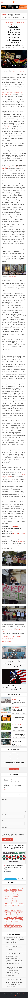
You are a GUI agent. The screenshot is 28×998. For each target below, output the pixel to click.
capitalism (14, 889)
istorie (14, 903)
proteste (7, 912)
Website (4, 827)
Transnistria (8, 924)
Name (4, 814)
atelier (7, 889)
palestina (7, 908)
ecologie (16, 894)
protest (19, 910)
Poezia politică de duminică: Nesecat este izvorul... (18, 702)
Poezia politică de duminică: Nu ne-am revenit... (17, 727)
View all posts (14, 769)
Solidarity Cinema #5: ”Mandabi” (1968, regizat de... (18, 719)
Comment (5, 799)
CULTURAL (23, 698)
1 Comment (11, 47)
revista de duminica (10, 917)
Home (4, 14)
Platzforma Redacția (21, 47)
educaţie (15, 896)
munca (7, 905)
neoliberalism (15, 905)
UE (12, 926)
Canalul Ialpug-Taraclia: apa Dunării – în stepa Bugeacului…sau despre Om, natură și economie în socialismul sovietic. (14, 983)
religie (7, 915)
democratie (8, 894)
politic (6, 910)
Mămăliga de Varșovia (18, 533)
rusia (6, 919)
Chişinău (7, 891)
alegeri (18, 887)
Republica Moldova (16, 915)
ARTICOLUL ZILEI (16, 698)
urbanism (18, 926)
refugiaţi (20, 912)
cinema (14, 891)
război (12, 919)
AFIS (13, 707)
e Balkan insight (14, 526)
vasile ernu (8, 928)
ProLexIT (21, 993)
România (20, 917)
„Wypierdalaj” (5, 126)
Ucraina (7, 926)
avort (4, 641)
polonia (9, 641)
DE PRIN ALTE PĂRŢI (9, 22)
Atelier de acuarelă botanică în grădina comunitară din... (17, 711)
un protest (21, 541)
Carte (20, 889)
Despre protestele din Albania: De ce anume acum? (13, 974)
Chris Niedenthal (12, 276)
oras (22, 905)
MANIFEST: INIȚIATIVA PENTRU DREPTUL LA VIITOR (14, 948)
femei (14, 901)
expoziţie (14, 898)
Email (4, 821)
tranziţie (16, 924)
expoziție (7, 901)
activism (7, 887)
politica (13, 910)
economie (8, 896)
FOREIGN (14, 732)
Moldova (21, 903)
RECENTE (14, 24)
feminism (7, 903)
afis (13, 887)
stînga (7, 921)
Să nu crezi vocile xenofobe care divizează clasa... (18, 743)
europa (7, 898)
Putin (13, 912)
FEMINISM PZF (20, 22)
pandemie (15, 908)
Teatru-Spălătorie (15, 921)
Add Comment (11, 705)
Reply (5, 789)
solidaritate (19, 919)
